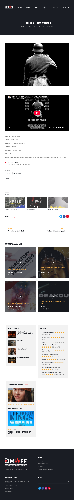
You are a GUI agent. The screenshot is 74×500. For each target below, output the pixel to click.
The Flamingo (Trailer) (48, 350)
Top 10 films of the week (27, 404)
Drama (34, 26)
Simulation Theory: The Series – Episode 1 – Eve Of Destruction (25, 333)
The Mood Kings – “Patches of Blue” (19, 433)
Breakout (44, 306)
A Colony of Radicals (48, 332)
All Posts (28, 26)
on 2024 (43, 309)
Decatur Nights (46, 337)
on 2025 (10, 274)
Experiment (47, 267)
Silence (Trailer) (22, 349)
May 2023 (18, 404)
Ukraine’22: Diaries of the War (12, 209)
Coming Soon (42, 461)
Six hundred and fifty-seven (50, 355)
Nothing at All (46, 272)
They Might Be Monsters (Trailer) (51, 367)
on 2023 (10, 309)
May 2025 (18, 269)
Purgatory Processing (15, 272)
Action (42, 301)
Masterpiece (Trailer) (48, 362)
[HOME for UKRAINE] (58, 202)
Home (22, 26)
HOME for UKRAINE (53, 209)
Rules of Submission (11, 486)
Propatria (20, 340)
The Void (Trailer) (31, 209)
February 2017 (15, 303)
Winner (40, 466)
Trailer (27, 303)
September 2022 (17, 217)
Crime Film (47, 301)
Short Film (23, 269)
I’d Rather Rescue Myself (49, 345)
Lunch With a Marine (23, 357)
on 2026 (43, 274)
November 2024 (58, 301)
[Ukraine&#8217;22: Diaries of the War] (15, 202)
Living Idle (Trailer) (14, 306)
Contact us (8, 491)
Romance (62, 267)
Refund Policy (9, 488)
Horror (53, 267)
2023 (12, 405)
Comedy (9, 269)
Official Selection (43, 464)
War (23, 217)
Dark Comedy (11, 404)
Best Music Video (12, 428)
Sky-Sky (44, 359)
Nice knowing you (15, 408)
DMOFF (7, 469)
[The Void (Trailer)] (37, 202)
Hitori (43, 342)
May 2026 (57, 267)
